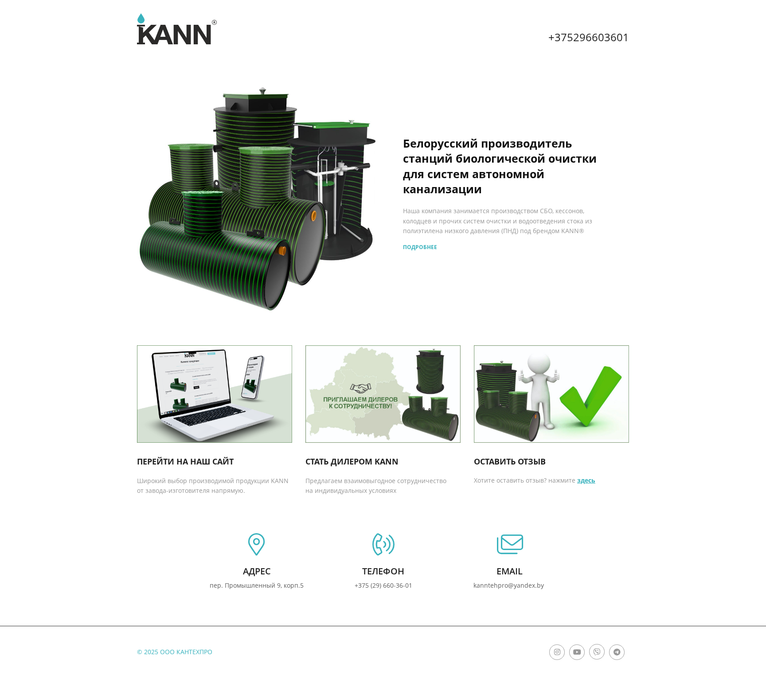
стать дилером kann (352, 461)
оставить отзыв (510, 461)
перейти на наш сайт (185, 461)
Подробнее (420, 247)
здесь (586, 480)
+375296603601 (588, 37)
